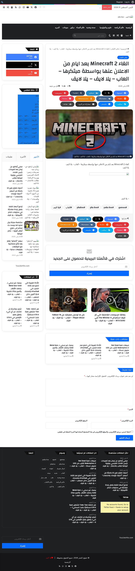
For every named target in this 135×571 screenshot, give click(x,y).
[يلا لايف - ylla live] (125, 16)
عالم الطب (61, 487)
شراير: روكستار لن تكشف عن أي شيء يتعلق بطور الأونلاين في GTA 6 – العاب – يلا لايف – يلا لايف (13, 316)
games (122, 207)
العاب (68, 207)
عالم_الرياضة (60, 482)
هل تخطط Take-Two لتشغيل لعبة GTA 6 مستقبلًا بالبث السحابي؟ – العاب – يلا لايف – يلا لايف (32, 316)
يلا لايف (56, 207)
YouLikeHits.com (22, 266)
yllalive (80, 207)
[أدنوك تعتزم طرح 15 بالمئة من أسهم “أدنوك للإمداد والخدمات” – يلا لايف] (31, 195)
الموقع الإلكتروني (81, 420)
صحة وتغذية (90, 28)
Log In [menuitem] (127, 2)
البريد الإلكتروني (126, 420)
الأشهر (36, 156)
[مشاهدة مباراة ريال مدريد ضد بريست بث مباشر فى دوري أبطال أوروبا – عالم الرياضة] (31, 226)
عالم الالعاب (115, 49)
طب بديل (44, 478)
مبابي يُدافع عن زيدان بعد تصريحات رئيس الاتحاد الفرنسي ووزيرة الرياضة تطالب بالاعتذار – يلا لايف (15, 174)
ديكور (72, 28)
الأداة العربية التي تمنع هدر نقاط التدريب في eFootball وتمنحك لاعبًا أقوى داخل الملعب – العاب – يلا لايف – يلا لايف (90, 350)
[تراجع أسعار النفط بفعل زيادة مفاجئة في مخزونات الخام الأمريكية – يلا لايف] (31, 212)
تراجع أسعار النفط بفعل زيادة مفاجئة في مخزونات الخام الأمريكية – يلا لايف (15, 211)
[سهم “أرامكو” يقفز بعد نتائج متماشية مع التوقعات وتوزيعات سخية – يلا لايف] (31, 246)
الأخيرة (23, 156)
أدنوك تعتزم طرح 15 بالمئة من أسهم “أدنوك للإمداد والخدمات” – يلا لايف (14, 192)
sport (54, 460)
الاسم (130, 409)
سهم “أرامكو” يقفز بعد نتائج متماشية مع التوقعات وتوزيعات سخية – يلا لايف (14, 246)
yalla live (108, 207)
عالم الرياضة (119, 28)
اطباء (51, 469)
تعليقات (9, 156)
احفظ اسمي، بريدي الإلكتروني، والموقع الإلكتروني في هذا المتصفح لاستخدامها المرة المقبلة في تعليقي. (94, 432)
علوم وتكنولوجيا (106, 28)
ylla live (93, 207)
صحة (48, 473)
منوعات (65, 28)
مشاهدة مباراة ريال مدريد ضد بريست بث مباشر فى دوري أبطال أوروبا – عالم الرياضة (14, 228)
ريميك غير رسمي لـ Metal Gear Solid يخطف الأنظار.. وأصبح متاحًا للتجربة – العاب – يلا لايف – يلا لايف (63, 7)
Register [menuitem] (119, 2)
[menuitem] (132, 2)
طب (52, 478)
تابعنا (31, 453)
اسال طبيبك (61, 469)
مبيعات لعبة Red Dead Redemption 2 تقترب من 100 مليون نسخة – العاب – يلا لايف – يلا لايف (117, 349)
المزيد (57, 28)
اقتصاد (44, 469)
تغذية (55, 473)
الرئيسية (129, 28)
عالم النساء (80, 28)
